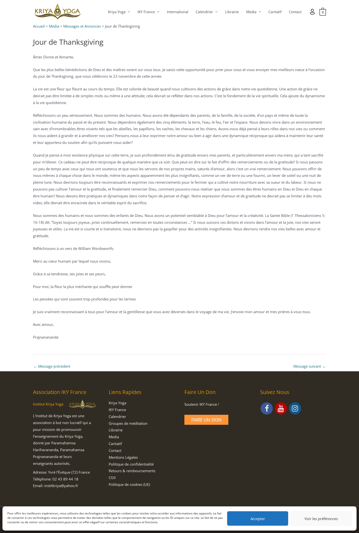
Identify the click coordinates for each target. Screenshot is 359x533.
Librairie (232, 11)
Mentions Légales (123, 457)
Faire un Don (206, 420)
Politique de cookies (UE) (129, 484)
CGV (112, 477)
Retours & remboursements (132, 470)
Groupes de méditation (128, 423)
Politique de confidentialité (131, 464)
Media (251, 11)
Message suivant (309, 366)
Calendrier (204, 11)
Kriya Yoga (117, 11)
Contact (295, 11)
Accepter (258, 518)
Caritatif (275, 11)
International (177, 11)
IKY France (146, 11)
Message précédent (51, 366)
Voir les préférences (321, 518)
